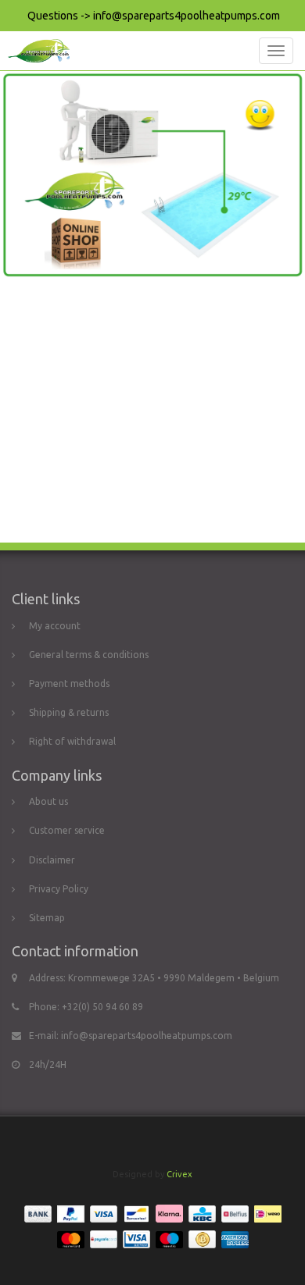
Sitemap (47, 918)
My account (55, 626)
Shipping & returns (69, 712)
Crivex (179, 1174)
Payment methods (69, 683)
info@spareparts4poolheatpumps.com (146, 1035)
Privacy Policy (58, 889)
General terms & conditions (89, 655)
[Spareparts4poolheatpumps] (35, 50)
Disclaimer (52, 860)
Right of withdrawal (72, 741)
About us (48, 801)
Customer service (67, 830)
